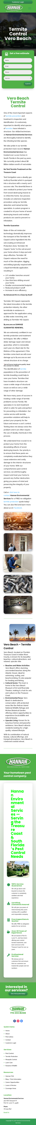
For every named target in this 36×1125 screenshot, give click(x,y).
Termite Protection (11, 1056)
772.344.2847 (7, 1109)
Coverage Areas (10, 1088)
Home (7, 1031)
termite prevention (13, 116)
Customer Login (18, 2)
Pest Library (9, 1037)
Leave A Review (10, 1085)
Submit (28, 84)
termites (9, 128)
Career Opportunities (12, 1082)
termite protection (11, 502)
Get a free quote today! (18, 993)
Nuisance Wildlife (11, 1066)
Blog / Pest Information (13, 1079)
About (7, 1034)
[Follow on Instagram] (18, 1021)
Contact (8, 1040)
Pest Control (9, 1053)
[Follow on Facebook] (14, 1021)
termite (23, 369)
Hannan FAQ (9, 1076)
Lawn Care (9, 1062)
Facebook (18, 508)
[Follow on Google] (21, 1021)
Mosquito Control (11, 1059)
